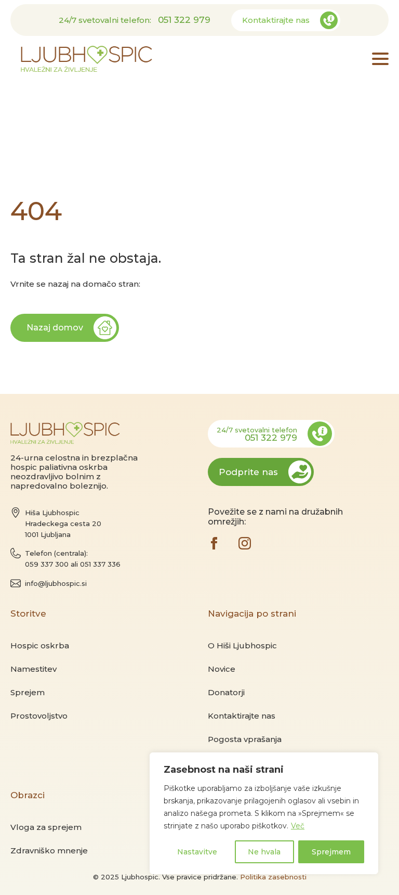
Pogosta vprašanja (245, 739)
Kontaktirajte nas (241, 716)
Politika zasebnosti (273, 877)
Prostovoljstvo (39, 716)
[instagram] (244, 543)
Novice (221, 669)
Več (297, 825)
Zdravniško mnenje (49, 850)
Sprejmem (331, 851)
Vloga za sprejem (46, 827)
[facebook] (214, 543)
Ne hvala (264, 851)
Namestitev (33, 669)
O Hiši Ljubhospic (242, 645)
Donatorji (226, 692)
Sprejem (27, 692)
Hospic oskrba (39, 645)
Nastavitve (197, 851)
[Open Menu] (380, 58)
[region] (264, 813)
